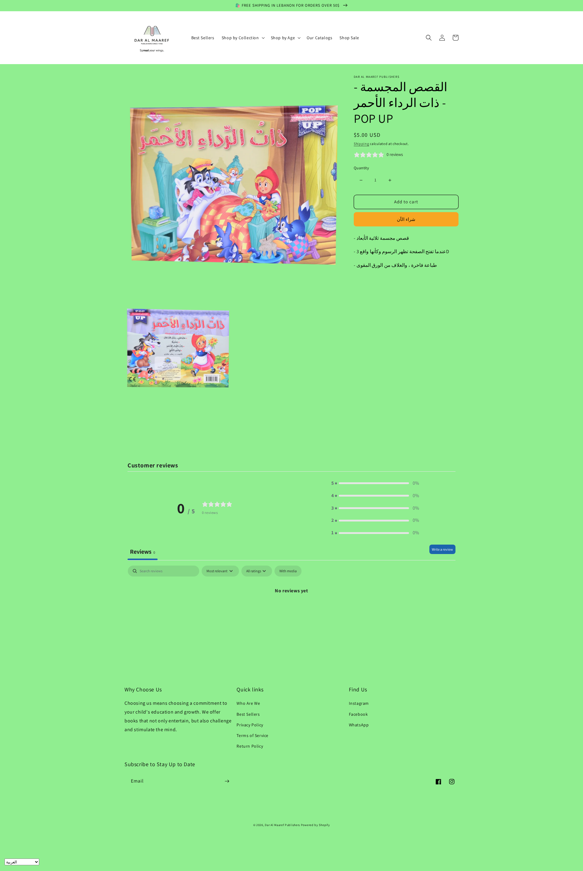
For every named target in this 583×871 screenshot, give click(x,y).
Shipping (361, 143)
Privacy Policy (250, 725)
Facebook (358, 714)
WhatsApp (359, 725)
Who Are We (248, 703)
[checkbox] (288, 571)
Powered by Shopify (315, 825)
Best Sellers (248, 714)
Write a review (442, 549)
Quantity (361, 168)
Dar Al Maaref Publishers (283, 825)
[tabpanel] (291, 611)
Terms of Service (252, 735)
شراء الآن (406, 219)
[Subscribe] (227, 781)
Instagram (359, 703)
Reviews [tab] (142, 552)
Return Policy (250, 746)
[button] (242, 37)
